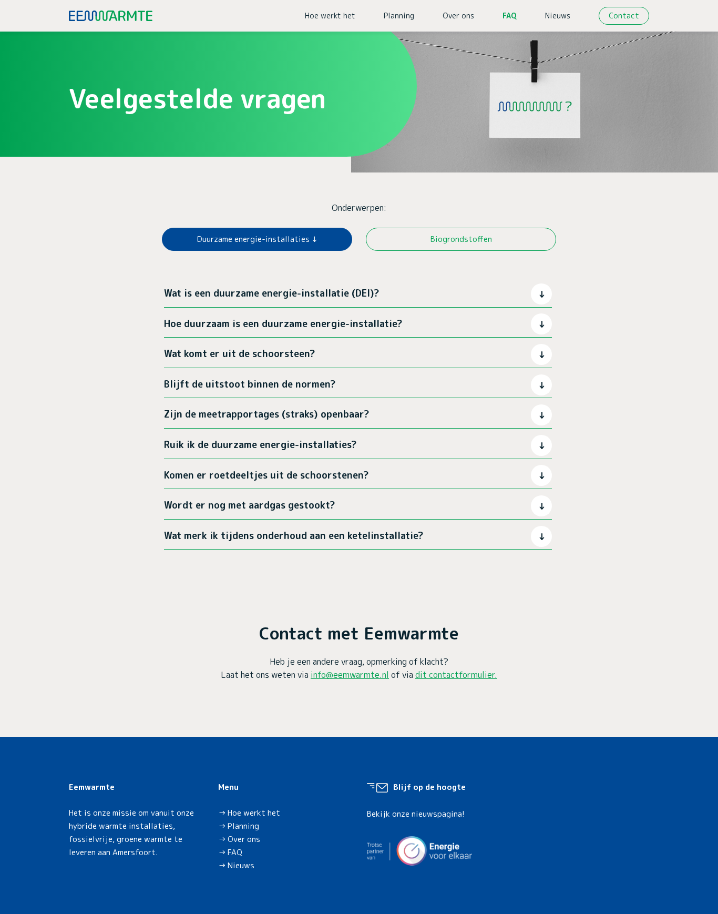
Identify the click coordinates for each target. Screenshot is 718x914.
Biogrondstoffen (461, 239)
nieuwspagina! (438, 813)
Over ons (458, 16)
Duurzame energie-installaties (253, 239)
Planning (399, 16)
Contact (624, 15)
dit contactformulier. (456, 675)
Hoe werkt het (330, 16)
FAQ (509, 16)
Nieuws (557, 16)
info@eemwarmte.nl (350, 675)
